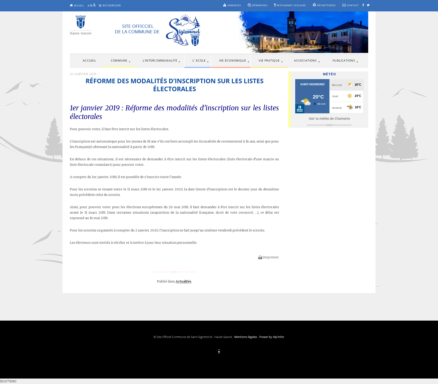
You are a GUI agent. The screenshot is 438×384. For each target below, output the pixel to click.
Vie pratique (269, 60)
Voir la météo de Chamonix (329, 118)
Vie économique (232, 60)
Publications (344, 60)
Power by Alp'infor (271, 337)
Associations (305, 60)
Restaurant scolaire (291, 5)
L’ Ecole (199, 60)
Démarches (259, 5)
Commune (119, 60)
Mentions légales (245, 337)
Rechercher (112, 5)
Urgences (234, 5)
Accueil (78, 5)
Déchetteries (326, 5)
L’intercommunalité (160, 60)
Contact (352, 5)
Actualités (183, 281)
